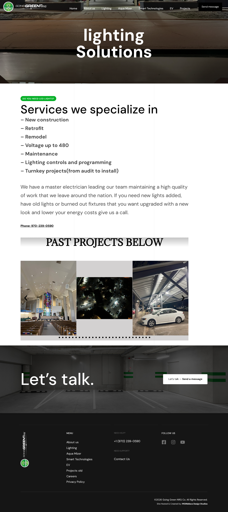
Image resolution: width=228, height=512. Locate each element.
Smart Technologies (151, 8)
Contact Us (122, 459)
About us (89, 8)
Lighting (106, 8)
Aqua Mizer (125, 8)
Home (73, 8)
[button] (25, 298)
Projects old (74, 470)
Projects (185, 8)
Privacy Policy (75, 482)
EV (171, 8)
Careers (71, 476)
